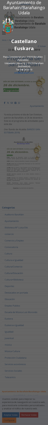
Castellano (24, 41)
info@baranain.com (24, 72)
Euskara (24, 48)
